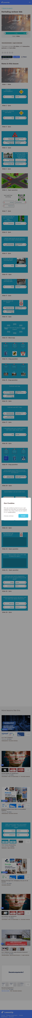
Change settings (8, 515)
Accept (23, 516)
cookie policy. (12, 512)
